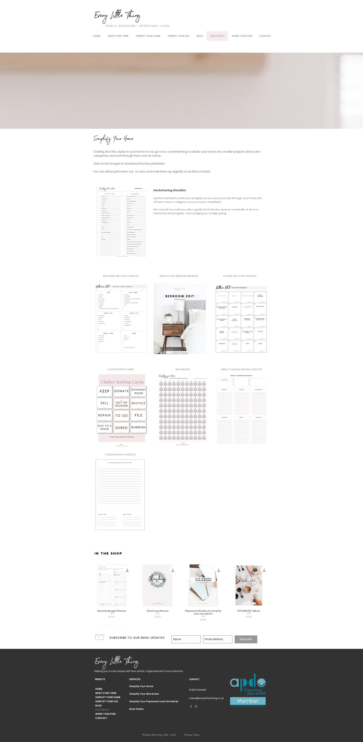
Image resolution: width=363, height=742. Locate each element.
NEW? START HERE (105, 693)
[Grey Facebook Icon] (191, 706)
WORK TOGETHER (105, 713)
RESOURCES (102, 709)
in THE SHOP (108, 553)
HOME (98, 689)
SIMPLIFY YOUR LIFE (106, 701)
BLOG (98, 705)
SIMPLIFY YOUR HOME (107, 697)
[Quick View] (112, 585)
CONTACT (101, 718)
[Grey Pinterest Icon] (196, 706)
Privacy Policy (191, 735)
